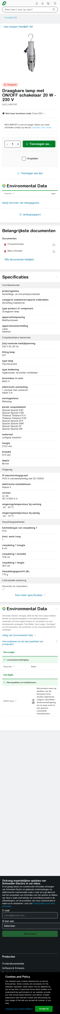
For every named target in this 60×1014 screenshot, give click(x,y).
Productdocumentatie (13, 963)
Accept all (44, 1009)
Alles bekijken (18, 26)
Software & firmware (13, 968)
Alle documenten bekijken (19, 259)
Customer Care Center (41, 127)
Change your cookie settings (19, 1009)
